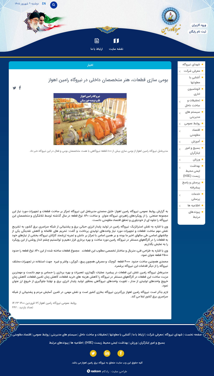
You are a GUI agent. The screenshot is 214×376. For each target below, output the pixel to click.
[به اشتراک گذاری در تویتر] (14, 88)
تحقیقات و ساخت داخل (93, 334)
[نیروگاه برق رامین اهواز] (160, 19)
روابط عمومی (41, 334)
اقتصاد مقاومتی (22, 334)
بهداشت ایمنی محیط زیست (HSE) (106, 342)
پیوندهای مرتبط (59, 342)
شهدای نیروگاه (173, 334)
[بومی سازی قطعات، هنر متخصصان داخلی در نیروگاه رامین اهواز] (90, 119)
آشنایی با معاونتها (120, 334)
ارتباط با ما (138, 334)
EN (44, 3)
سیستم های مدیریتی (64, 334)
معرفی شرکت (154, 334)
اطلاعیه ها (77, 342)
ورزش (133, 342)
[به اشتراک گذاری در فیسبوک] (20, 88)
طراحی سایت (119, 371)
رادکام (105, 371)
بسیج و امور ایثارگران (152, 342)
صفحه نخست (193, 334)
